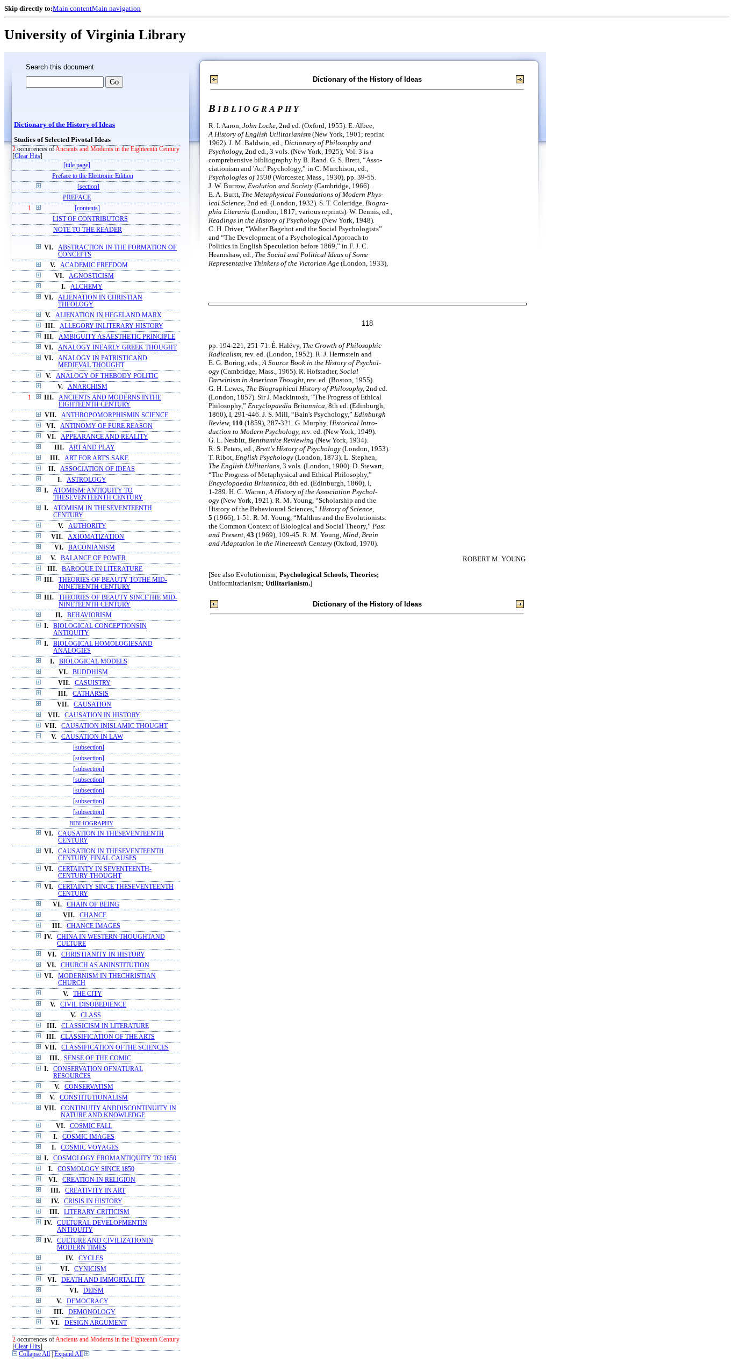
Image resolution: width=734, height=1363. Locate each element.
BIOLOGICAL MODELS (93, 661)
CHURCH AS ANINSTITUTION (105, 965)
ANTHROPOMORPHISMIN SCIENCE (114, 415)
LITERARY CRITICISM (96, 1212)
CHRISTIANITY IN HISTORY (103, 954)
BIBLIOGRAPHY (91, 823)
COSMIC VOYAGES (90, 1147)
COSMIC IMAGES (88, 1136)
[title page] (76, 165)
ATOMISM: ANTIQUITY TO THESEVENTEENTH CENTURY (98, 494)
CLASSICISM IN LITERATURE (105, 1026)
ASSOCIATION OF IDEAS (97, 469)
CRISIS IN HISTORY (93, 1201)
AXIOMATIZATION (96, 536)
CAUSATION (92, 704)
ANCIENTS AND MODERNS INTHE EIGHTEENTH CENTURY (110, 401)
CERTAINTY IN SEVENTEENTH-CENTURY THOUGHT (105, 873)
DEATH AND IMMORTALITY (103, 1279)
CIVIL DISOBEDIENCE (93, 1004)
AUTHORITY (87, 526)
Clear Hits (27, 156)
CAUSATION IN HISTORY (102, 715)
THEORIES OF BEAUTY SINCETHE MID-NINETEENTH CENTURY (118, 601)
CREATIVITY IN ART (95, 1190)
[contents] (87, 208)
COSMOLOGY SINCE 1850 (95, 1169)
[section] (88, 186)
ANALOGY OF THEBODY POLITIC (107, 376)
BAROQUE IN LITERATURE (102, 569)
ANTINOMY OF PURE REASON (106, 426)
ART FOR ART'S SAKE (96, 458)
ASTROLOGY (86, 479)
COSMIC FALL (91, 1126)
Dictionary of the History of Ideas (64, 125)
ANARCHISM (87, 386)
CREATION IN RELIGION (98, 1179)
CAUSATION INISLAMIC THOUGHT (114, 726)
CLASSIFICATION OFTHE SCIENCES (115, 1047)
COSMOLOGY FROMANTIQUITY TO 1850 (114, 1158)
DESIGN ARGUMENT (95, 1322)
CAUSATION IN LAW (92, 736)
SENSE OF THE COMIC (97, 1058)
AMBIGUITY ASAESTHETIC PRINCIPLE (117, 336)
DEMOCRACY (88, 1301)
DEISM (93, 1290)
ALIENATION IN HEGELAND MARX (108, 315)
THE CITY (87, 993)
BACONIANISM (91, 547)
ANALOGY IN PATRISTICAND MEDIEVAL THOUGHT (102, 362)
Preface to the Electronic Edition (92, 176)
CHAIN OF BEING (93, 904)
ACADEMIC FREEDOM (94, 265)
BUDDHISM (90, 672)
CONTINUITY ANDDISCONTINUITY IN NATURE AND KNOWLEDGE (118, 1112)
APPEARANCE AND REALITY (104, 436)
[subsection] (88, 747)
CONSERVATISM (88, 1086)
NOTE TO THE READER (87, 229)
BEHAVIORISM (89, 615)
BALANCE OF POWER (93, 558)
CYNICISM (90, 1269)
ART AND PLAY (92, 447)
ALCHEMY (86, 286)
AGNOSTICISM (91, 276)
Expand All (68, 1354)
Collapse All (34, 1354)
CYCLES (90, 1258)
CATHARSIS (91, 693)
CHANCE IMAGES (93, 926)
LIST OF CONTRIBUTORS (90, 219)
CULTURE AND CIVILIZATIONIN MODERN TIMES (105, 1244)
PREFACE (77, 197)
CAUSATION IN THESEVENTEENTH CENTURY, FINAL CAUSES (111, 855)
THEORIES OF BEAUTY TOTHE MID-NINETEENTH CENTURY (113, 583)
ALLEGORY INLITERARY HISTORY (111, 326)
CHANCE (93, 915)
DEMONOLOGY (92, 1312)
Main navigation (116, 8)
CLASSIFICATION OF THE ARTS (108, 1036)
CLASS (91, 1015)
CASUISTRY (93, 683)
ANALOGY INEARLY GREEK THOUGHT (117, 347)
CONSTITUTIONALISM (94, 1097)
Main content (72, 8)
